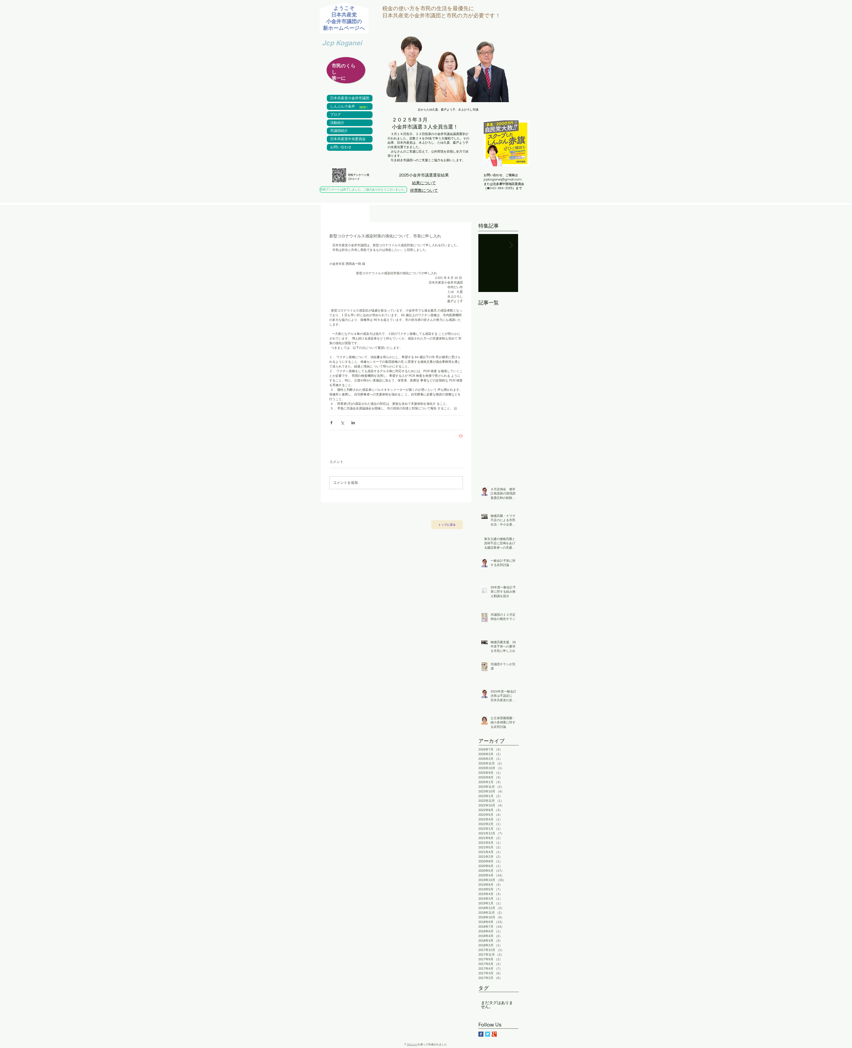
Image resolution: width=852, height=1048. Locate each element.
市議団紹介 (339, 131)
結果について (424, 182)
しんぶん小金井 (342, 106)
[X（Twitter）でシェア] (342, 423)
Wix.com (412, 1044)
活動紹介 (337, 123)
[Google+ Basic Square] (494, 1034)
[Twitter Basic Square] (487, 1034)
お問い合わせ (340, 147)
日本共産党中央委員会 (348, 139)
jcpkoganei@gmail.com (503, 179)
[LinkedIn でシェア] (353, 423)
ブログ (335, 115)
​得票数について (424, 190)
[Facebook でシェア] (331, 423)
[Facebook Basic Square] (480, 1034)
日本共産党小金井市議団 (349, 98)
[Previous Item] (485, 245)
